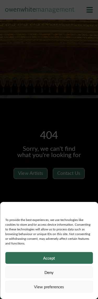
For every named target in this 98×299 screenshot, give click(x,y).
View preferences (49, 286)
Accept (49, 258)
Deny (49, 272)
